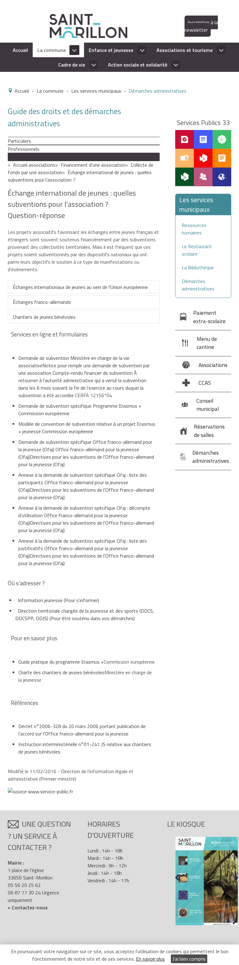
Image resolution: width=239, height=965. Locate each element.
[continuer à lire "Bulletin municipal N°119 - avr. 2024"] (207, 881)
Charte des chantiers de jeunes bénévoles (61, 672)
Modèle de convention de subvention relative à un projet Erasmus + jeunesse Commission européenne (86, 427)
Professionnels (24, 149)
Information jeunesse (58, 600)
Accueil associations (34, 165)
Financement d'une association (93, 165)
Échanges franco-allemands (42, 302)
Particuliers (19, 141)
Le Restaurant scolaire (197, 250)
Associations (21, 157)
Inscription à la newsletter (201, 26)
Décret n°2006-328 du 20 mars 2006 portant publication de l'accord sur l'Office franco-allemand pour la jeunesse (82, 729)
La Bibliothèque (198, 267)
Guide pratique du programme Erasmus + (61, 662)
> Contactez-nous (28, 907)
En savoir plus (150, 959)
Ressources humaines (194, 228)
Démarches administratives (198, 284)
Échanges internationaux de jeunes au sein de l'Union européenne (80, 287)
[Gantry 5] (88, 25)
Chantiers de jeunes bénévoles (44, 317)
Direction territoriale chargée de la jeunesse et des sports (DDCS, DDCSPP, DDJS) (84, 614)
